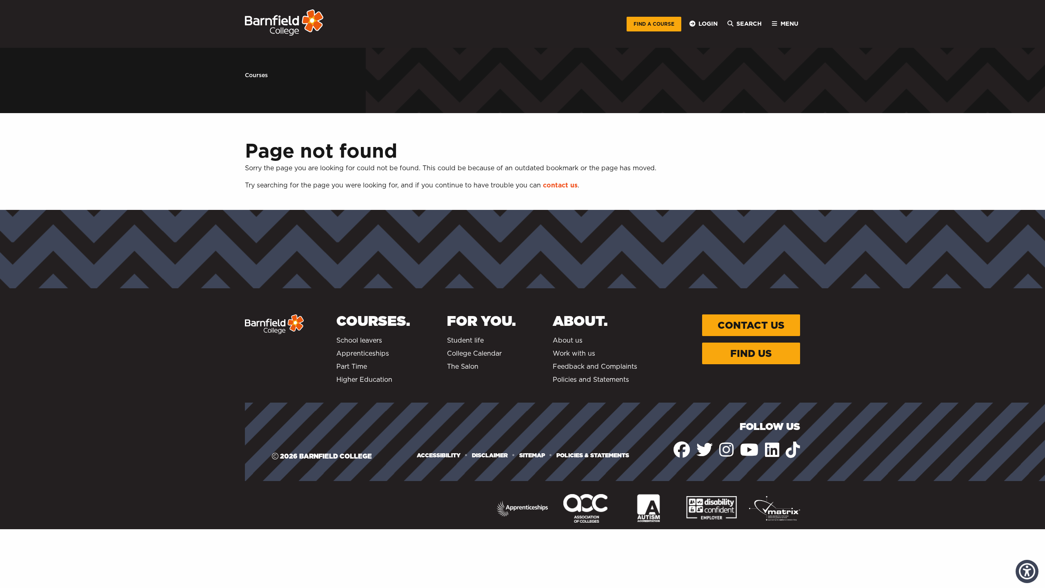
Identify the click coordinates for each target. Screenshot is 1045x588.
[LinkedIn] (772, 449)
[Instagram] (726, 449)
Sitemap (532, 455)
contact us (560, 185)
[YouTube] (749, 449)
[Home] (284, 22)
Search (749, 23)
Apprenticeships (362, 353)
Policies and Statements (591, 379)
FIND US (751, 353)
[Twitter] (704, 449)
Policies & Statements (592, 455)
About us (568, 340)
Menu (789, 23)
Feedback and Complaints (595, 366)
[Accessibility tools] (1027, 571)
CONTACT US (751, 325)
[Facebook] (682, 449)
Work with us (574, 353)
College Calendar (474, 353)
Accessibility (438, 455)
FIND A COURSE (654, 24)
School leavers (359, 340)
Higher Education (364, 379)
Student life (465, 340)
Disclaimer (490, 455)
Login (708, 23)
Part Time (351, 366)
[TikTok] (793, 449)
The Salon (462, 366)
